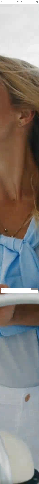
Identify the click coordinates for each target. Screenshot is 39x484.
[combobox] (7, 292)
